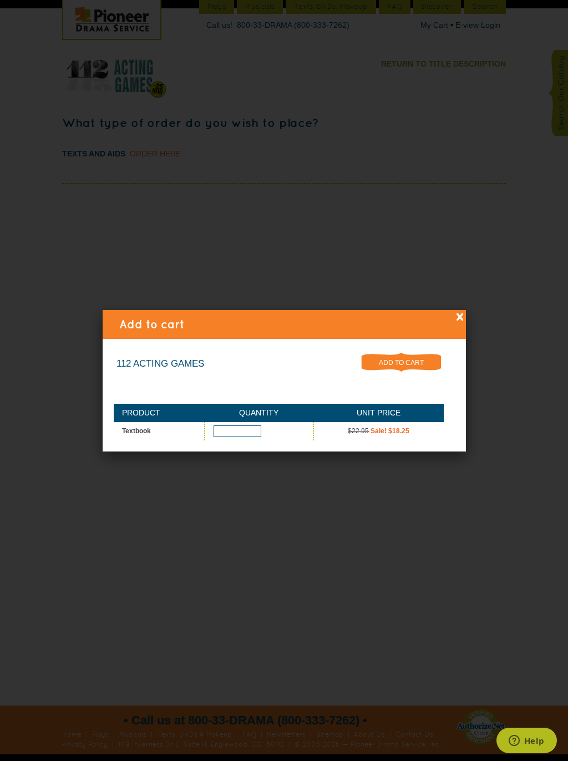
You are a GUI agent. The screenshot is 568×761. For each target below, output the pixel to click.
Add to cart (401, 363)
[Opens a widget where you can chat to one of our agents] (526, 741)
